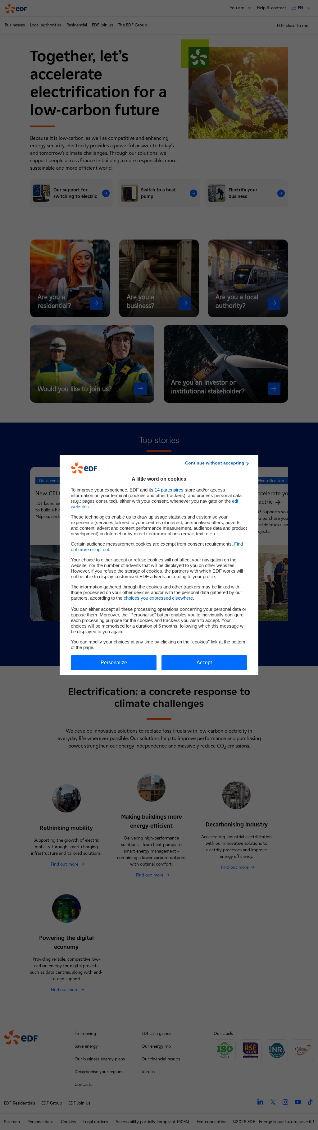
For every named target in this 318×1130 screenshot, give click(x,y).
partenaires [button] (169, 489)
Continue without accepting (214, 462)
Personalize (114, 662)
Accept (204, 662)
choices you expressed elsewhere (158, 598)
